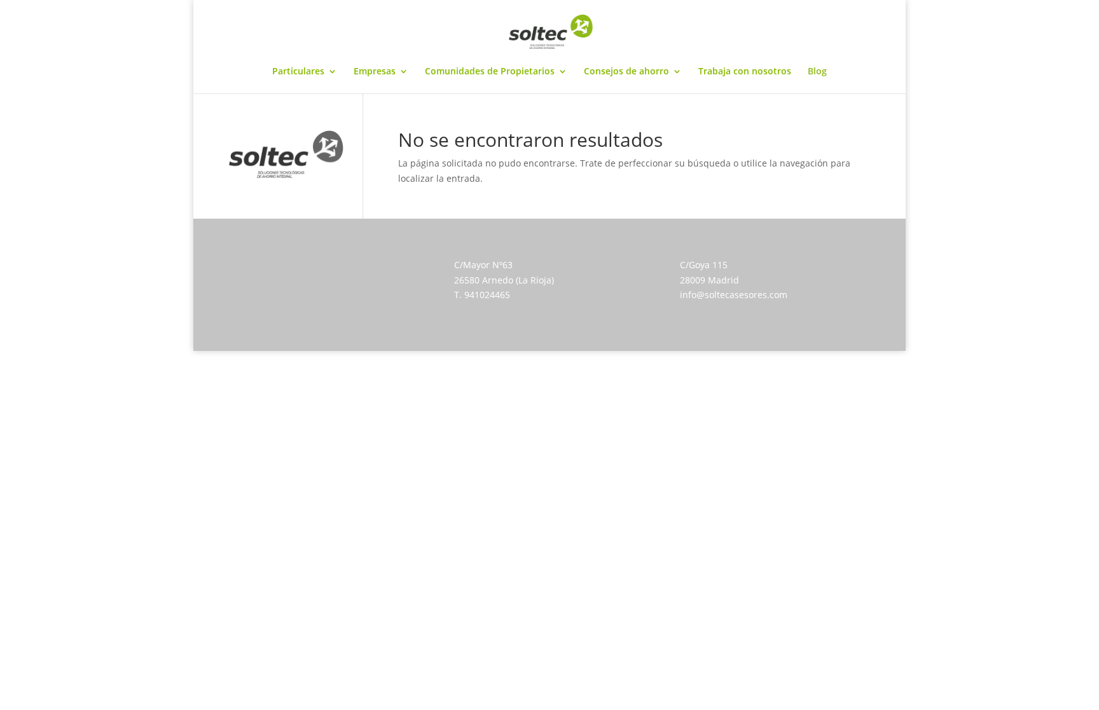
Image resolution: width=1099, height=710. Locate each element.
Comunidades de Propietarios (490, 72)
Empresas (375, 72)
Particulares (298, 72)
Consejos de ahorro (626, 72)
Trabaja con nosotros (744, 72)
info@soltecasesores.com (733, 295)
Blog (817, 72)
